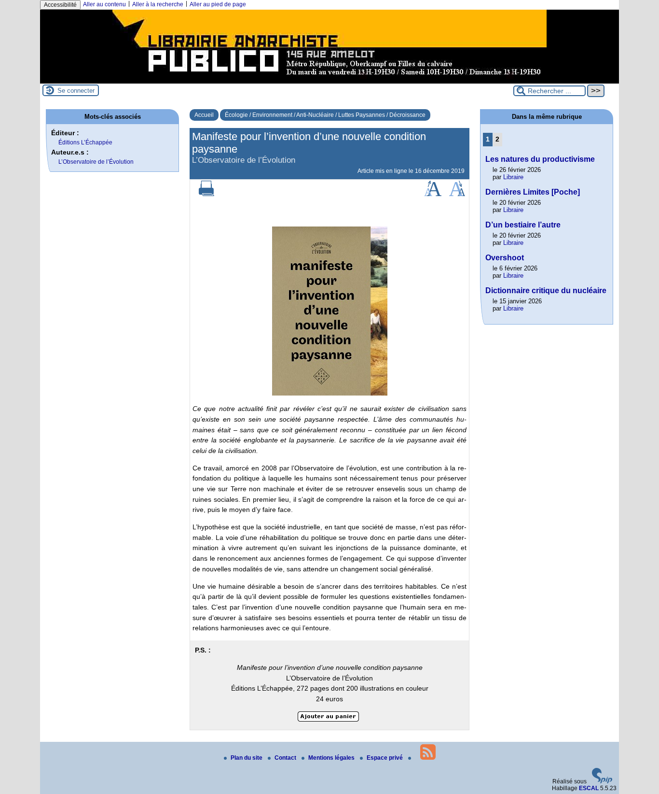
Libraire (513, 177)
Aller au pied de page (218, 4)
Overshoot (504, 258)
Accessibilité (60, 4)
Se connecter (76, 90)
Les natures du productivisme (540, 159)
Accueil (204, 115)
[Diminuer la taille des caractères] (457, 194)
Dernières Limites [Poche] (532, 192)
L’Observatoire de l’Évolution (96, 161)
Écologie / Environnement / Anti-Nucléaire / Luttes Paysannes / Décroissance (325, 115)
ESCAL (589, 788)
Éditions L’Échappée (85, 142)
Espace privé (385, 757)
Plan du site (247, 757)
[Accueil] (329, 80)
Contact (286, 757)
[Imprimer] (206, 194)
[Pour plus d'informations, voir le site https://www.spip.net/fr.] (602, 781)
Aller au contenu (104, 4)
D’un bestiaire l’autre (523, 225)
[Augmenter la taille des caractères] (432, 194)
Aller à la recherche (157, 4)
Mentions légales (332, 757)
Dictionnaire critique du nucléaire (545, 290)
